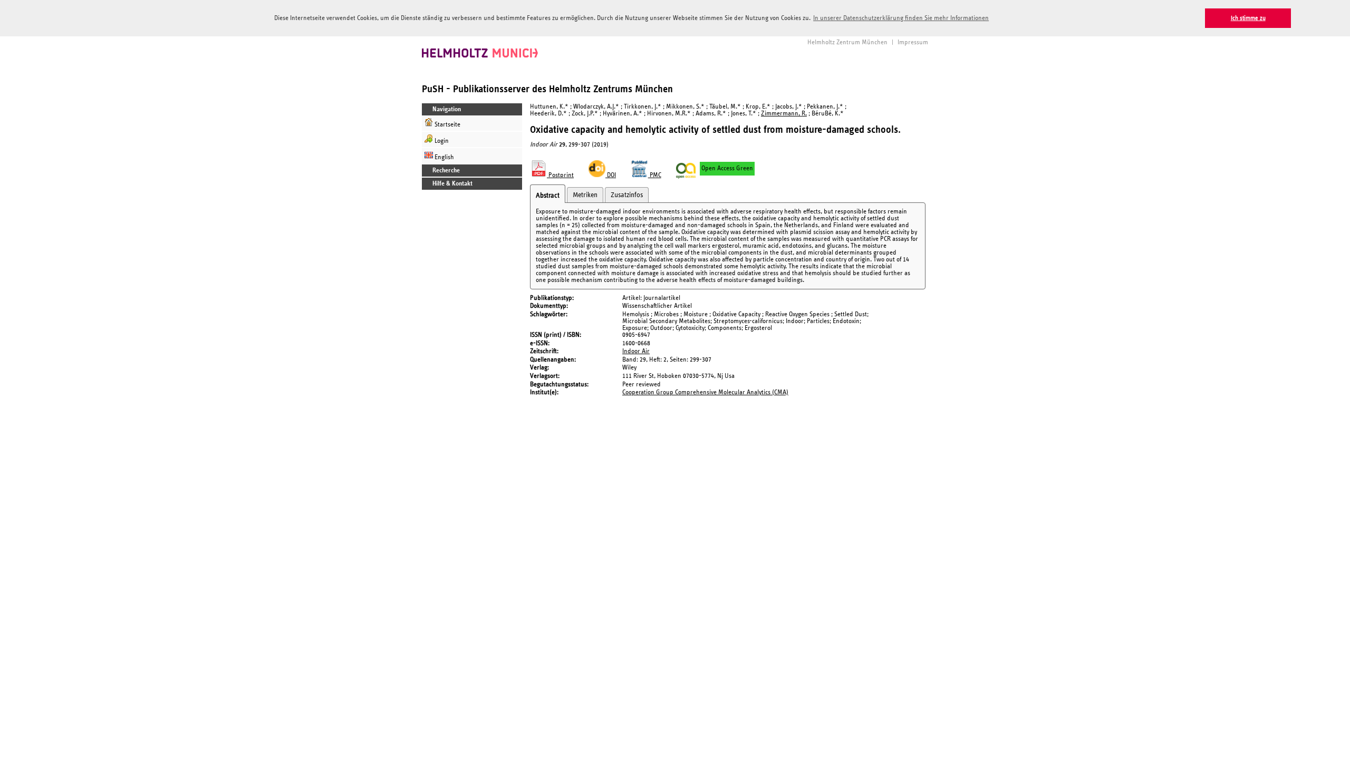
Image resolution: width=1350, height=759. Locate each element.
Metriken (585, 195)
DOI (610, 175)
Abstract (548, 195)
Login (441, 141)
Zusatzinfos (627, 195)
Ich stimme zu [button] (1248, 18)
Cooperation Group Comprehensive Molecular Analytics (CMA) (705, 392)
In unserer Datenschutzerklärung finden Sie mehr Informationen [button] (901, 18)
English (443, 157)
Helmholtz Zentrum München (847, 42)
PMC (654, 175)
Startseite (446, 124)
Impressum (913, 42)
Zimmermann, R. (784, 113)
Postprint (560, 175)
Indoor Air (636, 351)
